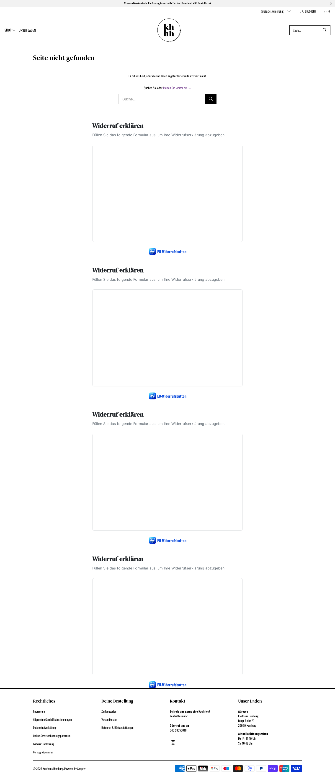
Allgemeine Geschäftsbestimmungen (52, 719)
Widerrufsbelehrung (43, 744)
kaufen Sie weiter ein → (177, 87)
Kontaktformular (179, 716)
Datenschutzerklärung (45, 727)
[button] (10, 30)
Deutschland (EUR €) (273, 11)
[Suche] (324, 30)
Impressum (39, 711)
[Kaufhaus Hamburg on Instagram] (173, 742)
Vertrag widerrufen (43, 752)
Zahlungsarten (108, 711)
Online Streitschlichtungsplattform (51, 735)
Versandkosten (109, 719)
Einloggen (310, 11)
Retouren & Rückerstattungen (117, 727)
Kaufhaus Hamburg (53, 768)
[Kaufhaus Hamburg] (169, 30)
